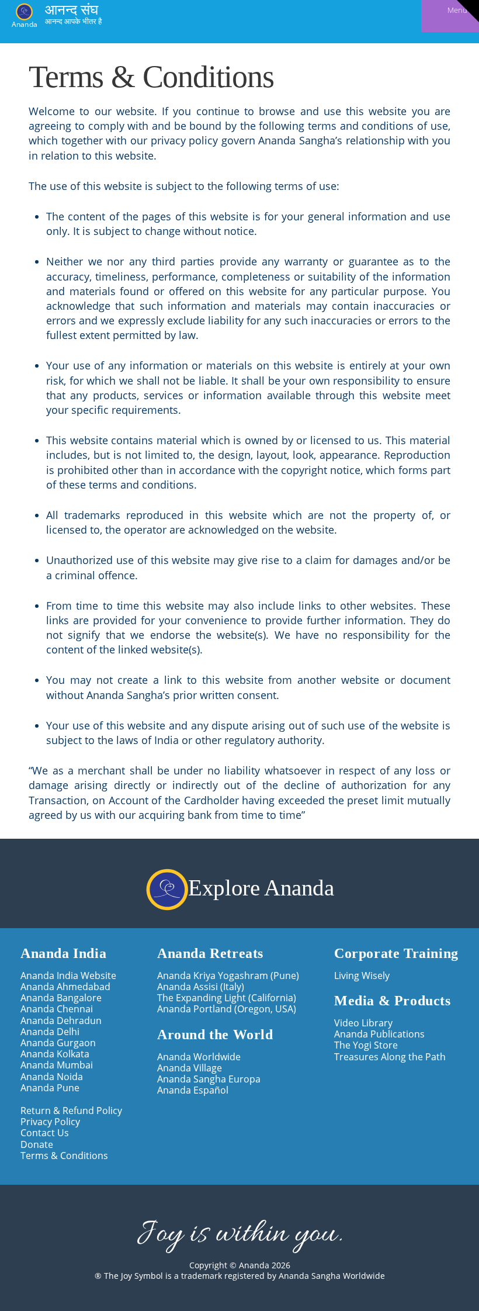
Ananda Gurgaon (58, 1043)
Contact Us (44, 1133)
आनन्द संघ (71, 9)
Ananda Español (192, 1090)
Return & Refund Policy (71, 1110)
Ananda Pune (49, 1088)
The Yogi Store (366, 1045)
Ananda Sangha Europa (209, 1079)
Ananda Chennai (56, 1009)
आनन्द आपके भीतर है (73, 20)
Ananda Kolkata (54, 1054)
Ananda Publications (379, 1034)
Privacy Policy (50, 1121)
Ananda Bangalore (61, 998)
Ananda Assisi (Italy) (200, 986)
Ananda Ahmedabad (65, 986)
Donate (36, 1144)
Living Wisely (362, 975)
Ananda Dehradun (61, 1020)
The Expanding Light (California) (226, 998)
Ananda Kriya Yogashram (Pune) (228, 975)
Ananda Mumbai (56, 1065)
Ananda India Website (68, 975)
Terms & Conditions (64, 1155)
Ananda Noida (51, 1076)
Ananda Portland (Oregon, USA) (226, 1009)
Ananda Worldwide (199, 1057)
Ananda (24, 23)
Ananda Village (189, 1068)
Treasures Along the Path (390, 1057)
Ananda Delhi (49, 1031)
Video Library (363, 1023)
